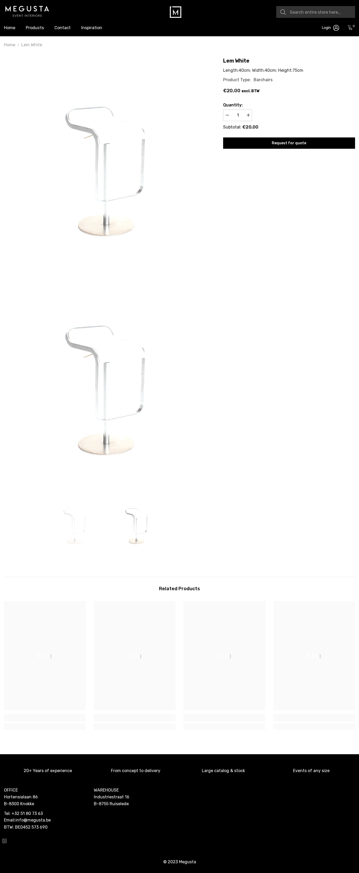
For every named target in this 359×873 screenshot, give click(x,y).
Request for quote (289, 143)
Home (9, 44)
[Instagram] (4, 841)
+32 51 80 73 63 (27, 813)
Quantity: (233, 104)
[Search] (315, 12)
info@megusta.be (33, 820)
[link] (45, 717)
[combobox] (320, 12)
